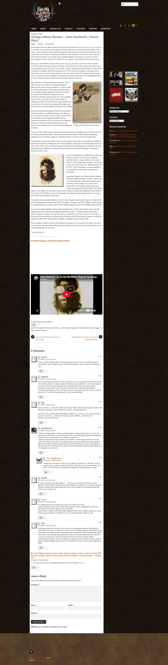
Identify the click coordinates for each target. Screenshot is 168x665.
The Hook (81, 29)
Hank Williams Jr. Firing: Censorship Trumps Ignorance (86, 338)
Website (34, 613)
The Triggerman (54, 458)
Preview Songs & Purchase (50, 241)
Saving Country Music (38, 658)
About (43, 29)
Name (33, 605)
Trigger (33, 44)
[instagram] (129, 25)
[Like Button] (34, 324)
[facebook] (125, 25)
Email (70, 605)
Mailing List (55, 29)
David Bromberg (44, 328)
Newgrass (74, 328)
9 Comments (49, 44)
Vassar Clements (41, 330)
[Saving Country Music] (43, 21)
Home (33, 29)
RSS (136, 25)
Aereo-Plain (35, 328)
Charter (93, 29)
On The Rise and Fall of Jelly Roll (126, 131)
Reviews (40, 44)
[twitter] (120, 25)
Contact (69, 29)
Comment (35, 585)
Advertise (105, 29)
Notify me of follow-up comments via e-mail (50, 627)
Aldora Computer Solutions (43, 660)
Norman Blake (83, 328)
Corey (43, 499)
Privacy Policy (72, 638)
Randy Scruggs (94, 328)
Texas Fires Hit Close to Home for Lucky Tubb (46, 338)
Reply (100, 356)
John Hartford (65, 328)
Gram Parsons (56, 328)
